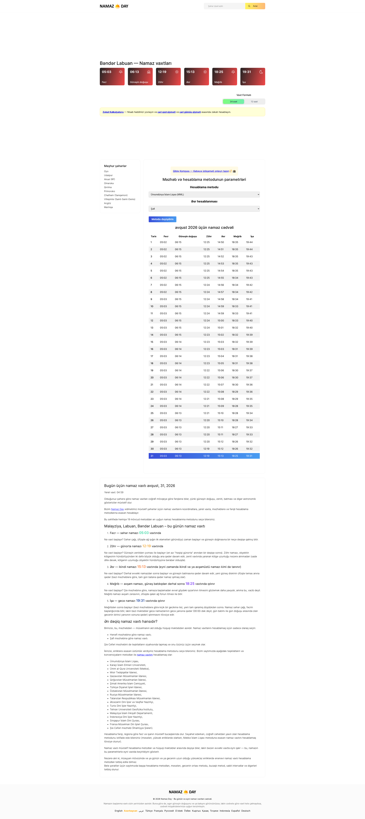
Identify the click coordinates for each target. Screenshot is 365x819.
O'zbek (179, 810)
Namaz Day (117, 509)
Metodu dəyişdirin (163, 219)
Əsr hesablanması (204, 201)
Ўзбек (187, 810)
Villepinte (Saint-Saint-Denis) (119, 199)
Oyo (106, 171)
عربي (141, 810)
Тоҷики (214, 810)
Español (235, 810)
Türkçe (149, 810)
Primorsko (109, 191)
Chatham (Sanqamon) (116, 195)
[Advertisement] (182, 37)
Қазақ (205, 810)
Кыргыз (196, 810)
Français (158, 810)
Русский (169, 810)
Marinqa (108, 207)
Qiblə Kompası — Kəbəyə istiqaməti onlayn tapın (201, 171)
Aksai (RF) (109, 179)
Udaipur (108, 175)
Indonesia (225, 810)
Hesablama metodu (204, 187)
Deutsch (245, 810)
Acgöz (107, 203)
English (118, 810)
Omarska (109, 183)
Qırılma (108, 187)
